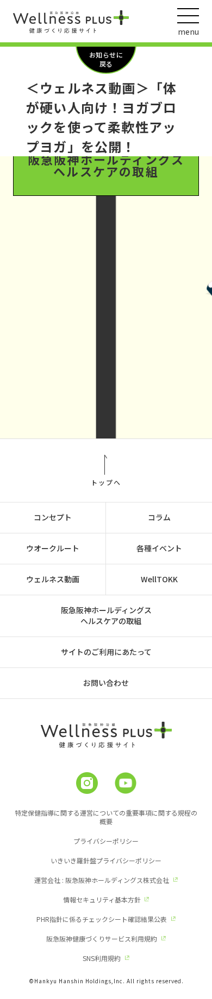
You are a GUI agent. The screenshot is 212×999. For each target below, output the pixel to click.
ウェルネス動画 (52, 579)
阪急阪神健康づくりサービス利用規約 (101, 938)
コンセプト (53, 517)
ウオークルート (52, 548)
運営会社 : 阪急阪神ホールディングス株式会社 (101, 880)
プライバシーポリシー (106, 840)
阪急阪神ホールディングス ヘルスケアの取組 (106, 615)
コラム (159, 517)
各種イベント (159, 548)
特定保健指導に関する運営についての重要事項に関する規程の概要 (106, 817)
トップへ (106, 482)
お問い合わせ (106, 682)
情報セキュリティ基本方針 (102, 899)
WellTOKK (159, 579)
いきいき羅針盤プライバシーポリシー (106, 860)
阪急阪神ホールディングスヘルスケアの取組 (106, 165)
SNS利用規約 (102, 958)
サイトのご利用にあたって (106, 651)
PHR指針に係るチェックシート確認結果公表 (101, 919)
